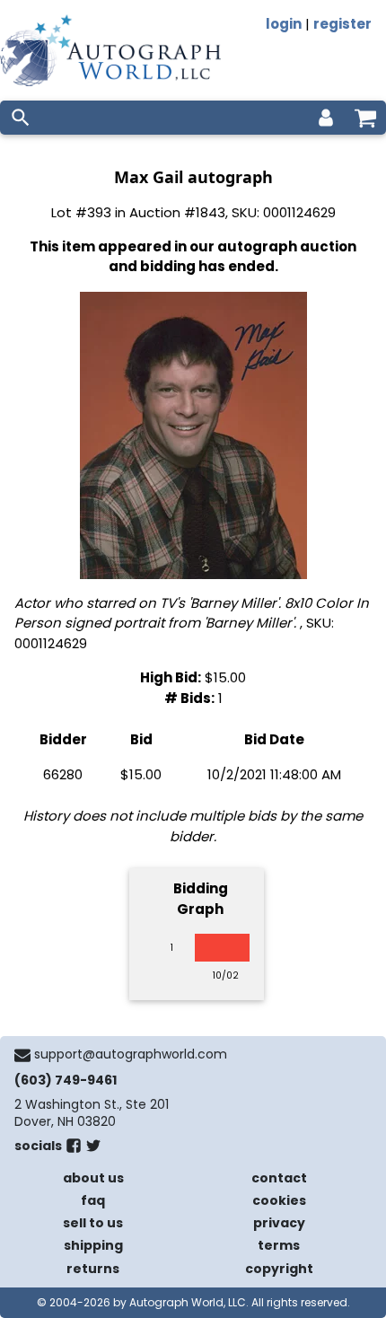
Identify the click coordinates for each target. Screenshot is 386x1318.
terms (279, 1245)
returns (92, 1269)
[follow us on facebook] (74, 1149)
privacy (279, 1223)
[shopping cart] (365, 117)
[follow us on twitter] (93, 1149)
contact (279, 1178)
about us (93, 1178)
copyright (279, 1269)
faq (93, 1200)
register (342, 23)
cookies (279, 1200)
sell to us (93, 1223)
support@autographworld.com (130, 1054)
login (284, 23)
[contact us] (22, 1055)
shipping (93, 1245)
